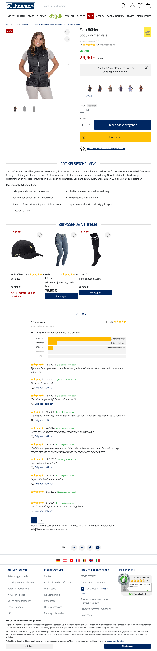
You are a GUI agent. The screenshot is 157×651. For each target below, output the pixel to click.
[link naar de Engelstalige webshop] (91, 560)
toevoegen (61, 296)
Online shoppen (17, 570)
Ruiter (15, 24)
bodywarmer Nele (72, 24)
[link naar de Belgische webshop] (85, 560)
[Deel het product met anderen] (67, 39)
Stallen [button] (69, 16)
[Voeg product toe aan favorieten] (67, 32)
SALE (8, 24)
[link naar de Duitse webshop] (58, 560)
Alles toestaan (127, 646)
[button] (56, 16)
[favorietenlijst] (140, 5)
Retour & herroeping (18, 588)
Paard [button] (30, 16)
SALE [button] (90, 16)
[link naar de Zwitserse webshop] (72, 560)
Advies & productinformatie (58, 582)
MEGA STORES (144, 16)
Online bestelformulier (19, 601)
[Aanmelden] (132, 5)
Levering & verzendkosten (21, 582)
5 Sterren (40, 338)
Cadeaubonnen (15, 607)
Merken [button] (100, 16)
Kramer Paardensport (95, 570)
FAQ (9, 613)
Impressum (86, 615)
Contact (48, 576)
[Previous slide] (8, 65)
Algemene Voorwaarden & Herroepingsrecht (94, 600)
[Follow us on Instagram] (74, 548)
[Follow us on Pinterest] (90, 548)
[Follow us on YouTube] (98, 548)
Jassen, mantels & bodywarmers (48, 24)
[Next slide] (68, 65)
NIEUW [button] (11, 16)
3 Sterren (40, 347)
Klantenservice (53, 570)
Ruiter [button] (21, 16)
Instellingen (29, 646)
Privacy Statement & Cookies (96, 609)
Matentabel (50, 601)
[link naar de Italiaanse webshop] (98, 560)
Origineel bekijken (43, 387)
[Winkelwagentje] (148, 5)
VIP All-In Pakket (16, 595)
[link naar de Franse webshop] (78, 560)
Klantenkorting (52, 595)
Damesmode (26, 24)
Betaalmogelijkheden (18, 576)
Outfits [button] (81, 16)
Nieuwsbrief (50, 588)
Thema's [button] (41, 16)
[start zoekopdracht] (124, 5)
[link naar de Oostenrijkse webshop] (65, 560)
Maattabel (92, 105)
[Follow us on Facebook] (82, 548)
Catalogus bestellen (54, 613)
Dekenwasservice (53, 607)
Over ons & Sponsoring (93, 582)
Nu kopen (115, 137)
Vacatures (95, 591)
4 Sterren (40, 342)
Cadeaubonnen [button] (115, 16)
